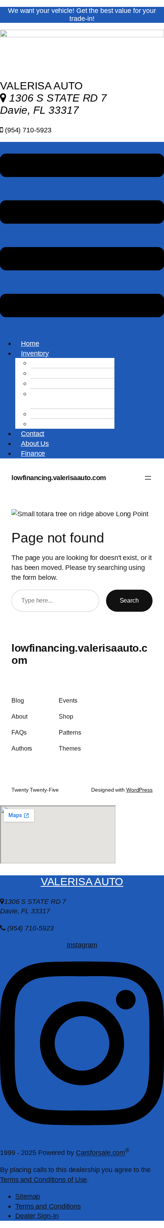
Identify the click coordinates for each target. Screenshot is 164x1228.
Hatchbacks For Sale (75, 424)
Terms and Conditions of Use (43, 1179)
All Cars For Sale (69, 363)
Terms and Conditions (48, 1206)
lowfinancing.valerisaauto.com (58, 478)
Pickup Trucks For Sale (64, 398)
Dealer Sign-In (37, 1216)
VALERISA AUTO (82, 881)
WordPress (139, 790)
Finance (33, 453)
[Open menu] (148, 477)
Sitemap (27, 1196)
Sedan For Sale (67, 373)
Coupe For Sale (68, 414)
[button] (82, 236)
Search (129, 600)
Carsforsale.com (100, 1153)
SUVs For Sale (66, 383)
